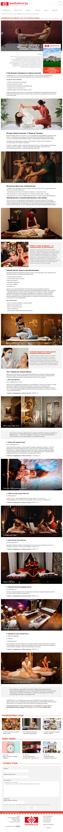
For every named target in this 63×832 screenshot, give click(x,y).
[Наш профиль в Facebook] (19, 826)
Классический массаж (12, 200)
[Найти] (60, 4)
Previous (4, 412)
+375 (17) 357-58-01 (47, 819)
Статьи (46, 10)
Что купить (37, 10)
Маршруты (54, 10)
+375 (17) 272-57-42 (47, 817)
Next (59, 412)
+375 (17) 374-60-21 (47, 820)
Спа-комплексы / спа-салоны (33, 707)
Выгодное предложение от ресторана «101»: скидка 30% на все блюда (31, 758)
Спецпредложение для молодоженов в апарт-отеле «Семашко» (50, 758)
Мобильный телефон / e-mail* (10, 774)
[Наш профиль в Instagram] (16, 826)
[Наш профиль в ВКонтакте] (18, 826)
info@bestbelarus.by (47, 821)
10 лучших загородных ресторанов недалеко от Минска (52, 732)
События (28, 10)
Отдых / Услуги (18, 10)
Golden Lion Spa (10, 498)
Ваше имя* (6, 768)
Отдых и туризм (12, 14)
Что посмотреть (6, 10)
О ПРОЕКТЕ (60, 1)
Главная (2, 14)
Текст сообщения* (7, 780)
